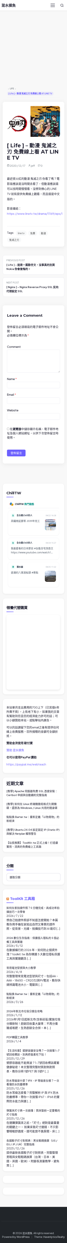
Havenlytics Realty (54, 1236)
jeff (33, 165)
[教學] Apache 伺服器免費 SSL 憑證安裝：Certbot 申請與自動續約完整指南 (32, 793)
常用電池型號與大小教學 (21, 967)
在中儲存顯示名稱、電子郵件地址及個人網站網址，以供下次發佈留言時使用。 (32, 433)
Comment (14, 347)
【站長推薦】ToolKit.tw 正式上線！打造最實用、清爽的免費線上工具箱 (32, 844)
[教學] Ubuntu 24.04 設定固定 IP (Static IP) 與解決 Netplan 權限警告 (32, 831)
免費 (32, 233)
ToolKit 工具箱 (22, 898)
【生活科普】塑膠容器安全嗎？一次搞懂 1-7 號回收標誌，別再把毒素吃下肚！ (32, 1052)
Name (12, 379)
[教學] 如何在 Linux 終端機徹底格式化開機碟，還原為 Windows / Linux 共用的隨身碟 (31, 805)
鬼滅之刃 (14, 239)
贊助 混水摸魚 (15, 750)
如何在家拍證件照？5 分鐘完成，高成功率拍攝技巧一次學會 (32, 909)
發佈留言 (16, 453)
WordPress (23, 1236)
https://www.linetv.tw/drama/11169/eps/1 (35, 213)
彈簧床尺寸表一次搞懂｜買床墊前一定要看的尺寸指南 (33, 1112)
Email (11, 394)
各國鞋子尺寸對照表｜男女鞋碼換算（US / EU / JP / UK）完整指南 (31, 1142)
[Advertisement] (33, 49)
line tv (21, 233)
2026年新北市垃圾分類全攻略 (24, 1011)
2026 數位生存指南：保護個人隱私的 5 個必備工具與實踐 (32, 939)
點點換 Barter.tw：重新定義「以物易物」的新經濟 (32, 818)
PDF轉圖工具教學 (17, 1037)
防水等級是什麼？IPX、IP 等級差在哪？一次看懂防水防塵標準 (32, 1082)
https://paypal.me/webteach (26, 764)
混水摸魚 (8, 5)
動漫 (43, 233)
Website (12, 410)
